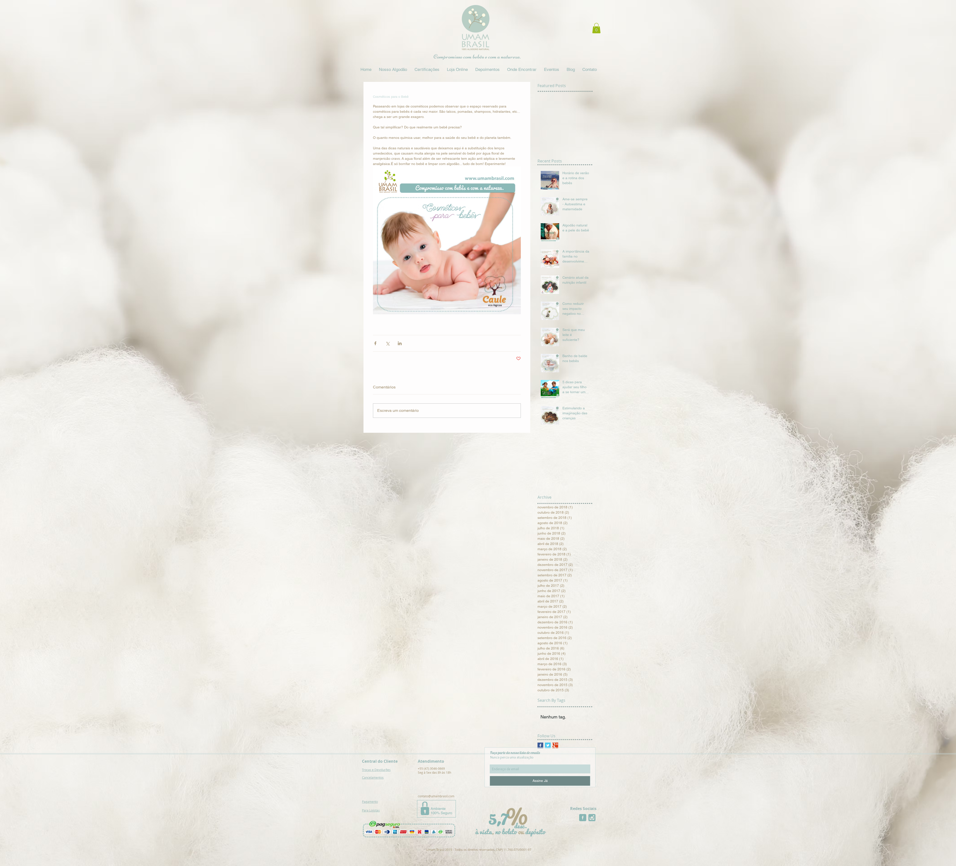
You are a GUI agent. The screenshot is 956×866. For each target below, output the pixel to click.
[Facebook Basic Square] (540, 745)
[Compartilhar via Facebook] (375, 343)
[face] (582, 817)
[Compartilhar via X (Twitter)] (387, 343)
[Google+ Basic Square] (555, 745)
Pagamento (370, 802)
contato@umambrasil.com (436, 796)
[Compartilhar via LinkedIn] (399, 343)
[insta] (592, 817)
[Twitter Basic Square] (548, 745)
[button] (596, 28)
